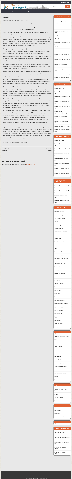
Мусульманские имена (59, 316)
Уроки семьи (35, 11)
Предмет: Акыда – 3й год (60, 140)
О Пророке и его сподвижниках (61, 336)
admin (26, 20)
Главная (5, 11)
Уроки (56, 23)
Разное (56, 379)
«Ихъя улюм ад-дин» (59, 255)
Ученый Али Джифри (59, 363)
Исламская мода (58, 313)
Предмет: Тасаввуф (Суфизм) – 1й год (18, 142)
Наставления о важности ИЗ (61, 235)
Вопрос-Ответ (45, 11)
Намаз (55, 339)
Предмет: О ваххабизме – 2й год (62, 126)
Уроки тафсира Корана (59, 349)
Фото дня (56, 327)
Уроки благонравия (58, 343)
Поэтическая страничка (60, 296)
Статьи (57, 26)
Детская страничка (58, 283)
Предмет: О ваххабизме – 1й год (62, 74)
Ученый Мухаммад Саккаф (60, 366)
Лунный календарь (58, 310)
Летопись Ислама (58, 276)
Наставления (57, 356)
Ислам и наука (26, 11)
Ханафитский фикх (58, 397)
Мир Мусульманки (58, 270)
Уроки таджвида (58, 346)
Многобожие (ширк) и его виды (61, 241)
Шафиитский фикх (58, 400)
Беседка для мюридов (59, 273)
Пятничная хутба (58, 251)
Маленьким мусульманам (60, 373)
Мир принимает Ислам (59, 300)
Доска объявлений (58, 323)
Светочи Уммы (57, 238)
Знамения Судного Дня (59, 263)
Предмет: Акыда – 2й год (60, 88)
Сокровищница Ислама (59, 369)
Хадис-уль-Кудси (58, 225)
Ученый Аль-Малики (59, 359)
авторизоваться (30, 164)
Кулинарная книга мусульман (61, 303)
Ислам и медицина (58, 286)
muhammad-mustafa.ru (59, 417)
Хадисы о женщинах (59, 228)
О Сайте (53, 11)
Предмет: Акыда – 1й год (60, 21)
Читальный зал (58, 266)
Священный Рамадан (59, 245)
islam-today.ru (57, 410)
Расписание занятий (59, 211)
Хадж (55, 248)
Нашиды (56, 376)
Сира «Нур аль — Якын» (59, 218)
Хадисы (18, 11)
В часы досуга (57, 280)
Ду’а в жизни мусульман (60, 306)
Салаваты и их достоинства (60, 231)
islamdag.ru (57, 413)
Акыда (11, 11)
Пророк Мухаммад (58, 215)
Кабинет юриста (58, 290)
